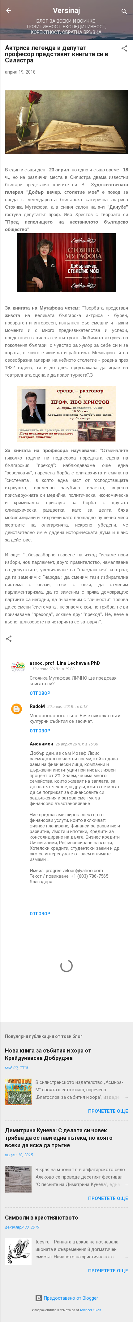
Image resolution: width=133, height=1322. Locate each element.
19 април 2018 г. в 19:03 (53, 669)
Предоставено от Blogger (70, 1298)
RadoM (37, 706)
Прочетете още (108, 1111)
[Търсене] (124, 12)
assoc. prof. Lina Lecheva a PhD (65, 663)
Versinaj (66, 10)
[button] (124, 49)
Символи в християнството (41, 1217)
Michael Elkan (90, 1310)
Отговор (40, 693)
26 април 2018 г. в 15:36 (77, 744)
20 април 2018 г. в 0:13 (67, 706)
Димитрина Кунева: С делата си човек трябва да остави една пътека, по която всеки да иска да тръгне (59, 1137)
